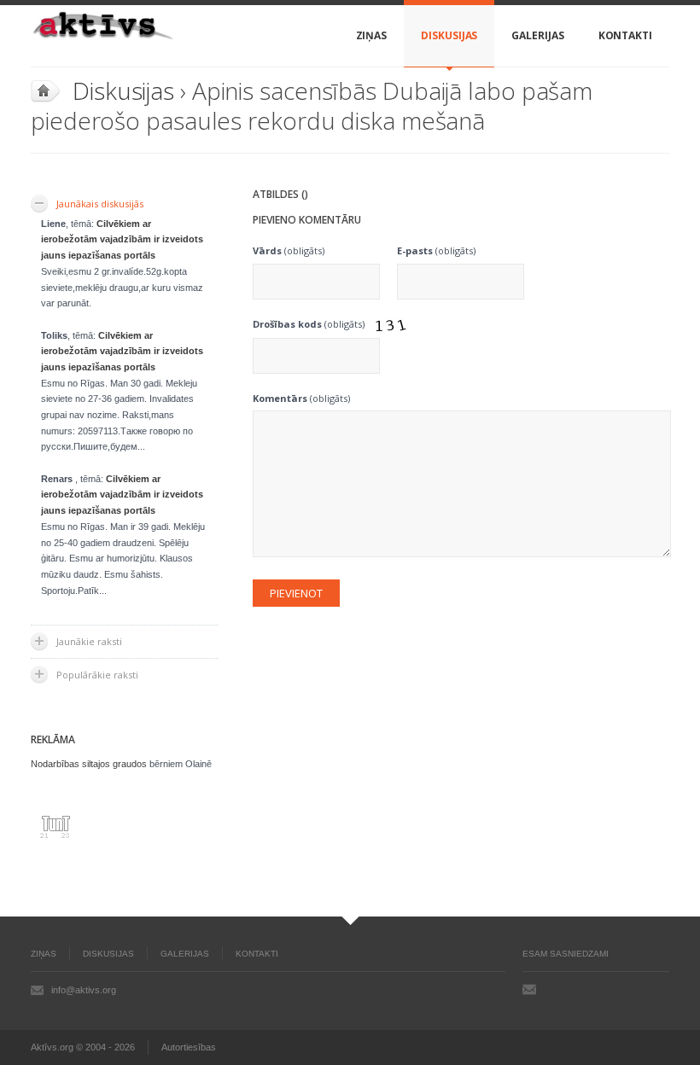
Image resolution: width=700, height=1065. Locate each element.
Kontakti (625, 35)
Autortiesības (188, 1047)
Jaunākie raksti (89, 641)
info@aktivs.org (83, 990)
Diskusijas (449, 35)
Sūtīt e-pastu (529, 989)
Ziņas (372, 35)
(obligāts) (288, 250)
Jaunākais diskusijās (99, 203)
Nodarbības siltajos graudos (89, 764)
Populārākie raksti (97, 674)
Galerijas (537, 35)
